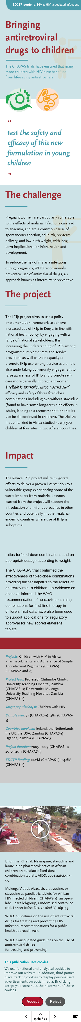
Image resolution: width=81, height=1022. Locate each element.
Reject (55, 1001)
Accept (33, 1001)
